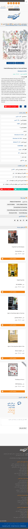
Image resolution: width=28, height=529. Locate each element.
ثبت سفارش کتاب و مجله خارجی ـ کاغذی (19, 464)
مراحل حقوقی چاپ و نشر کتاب (21, 485)
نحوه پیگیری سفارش (23, 470)
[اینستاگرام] (16, 3)
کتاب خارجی (16, 24)
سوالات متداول (12, 523)
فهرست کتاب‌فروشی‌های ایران (21, 511)
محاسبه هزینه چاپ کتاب (22, 482)
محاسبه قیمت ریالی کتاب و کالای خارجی (19, 467)
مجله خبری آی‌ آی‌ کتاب (22, 495)
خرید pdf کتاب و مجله (22, 475)
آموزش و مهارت (24, 497)
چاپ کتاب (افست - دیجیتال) (21, 490)
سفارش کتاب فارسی (23, 509)
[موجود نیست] (15, 44)
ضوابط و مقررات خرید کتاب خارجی (20, 473)
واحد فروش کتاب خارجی (22, 462)
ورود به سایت (9, 6)
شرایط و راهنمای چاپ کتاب (22, 491)
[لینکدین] (14, 3)
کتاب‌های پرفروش (23, 512)
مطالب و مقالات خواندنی (22, 502)
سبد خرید (2, 6)
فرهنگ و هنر (24, 499)
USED (10, 24)
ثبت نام (16, 6)
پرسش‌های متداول (23, 468)
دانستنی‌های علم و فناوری (22, 500)
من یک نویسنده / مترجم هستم (21, 483)
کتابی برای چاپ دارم (23, 480)
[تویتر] (8, 3)
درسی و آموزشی (24, 514)
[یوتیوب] (11, 3)
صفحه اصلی (24, 24)
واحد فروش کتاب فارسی (22, 507)
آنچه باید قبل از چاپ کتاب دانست (20, 487)
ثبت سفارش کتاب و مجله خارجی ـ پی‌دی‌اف (19, 465)
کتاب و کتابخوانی (23, 503)
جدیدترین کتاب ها (23, 515)
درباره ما (17, 523)
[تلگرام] (19, 3)
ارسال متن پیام (23, 428)
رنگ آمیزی (5, 24)
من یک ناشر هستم (23, 488)
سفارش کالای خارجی (23, 471)
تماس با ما (6, 523)
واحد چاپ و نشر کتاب (23, 478)
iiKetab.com (23, 526)
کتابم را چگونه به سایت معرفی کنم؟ (20, 517)
